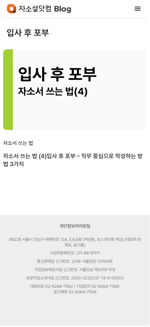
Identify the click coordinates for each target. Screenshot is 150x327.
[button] (138, 8)
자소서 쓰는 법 (18, 143)
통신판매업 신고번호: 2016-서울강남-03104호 (75, 261)
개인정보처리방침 (75, 226)
